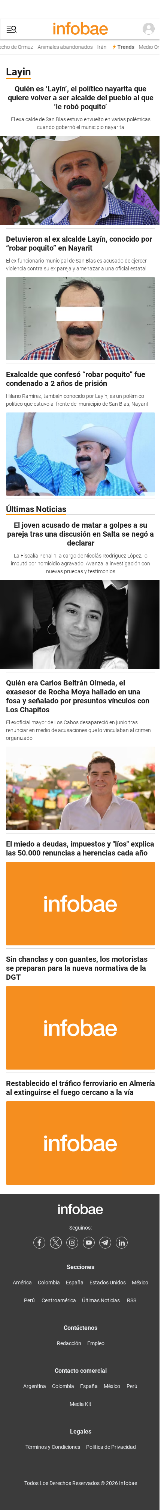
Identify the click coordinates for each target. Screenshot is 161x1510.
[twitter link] (56, 1243)
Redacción (69, 1343)
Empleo (95, 1343)
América (22, 1282)
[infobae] (80, 29)
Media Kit (80, 1404)
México (140, 1282)
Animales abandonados (62, 47)
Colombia (49, 1282)
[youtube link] (89, 1243)
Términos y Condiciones (52, 1447)
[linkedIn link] (122, 1243)
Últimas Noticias (101, 1300)
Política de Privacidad (111, 1447)
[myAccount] (149, 29)
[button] (11, 29)
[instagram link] (72, 1243)
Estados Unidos (107, 1282)
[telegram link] (105, 1243)
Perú (29, 1300)
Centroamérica (59, 1300)
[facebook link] (39, 1243)
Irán (99, 47)
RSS (131, 1300)
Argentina (34, 1386)
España (74, 1282)
